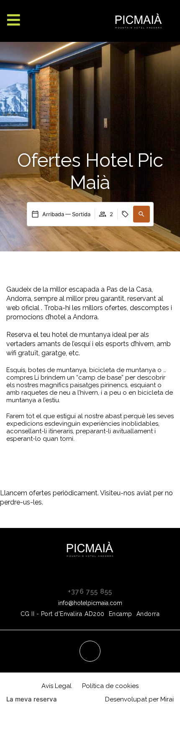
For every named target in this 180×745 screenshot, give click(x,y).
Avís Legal (56, 686)
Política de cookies (110, 686)
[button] (141, 214)
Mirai (167, 699)
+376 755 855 (90, 591)
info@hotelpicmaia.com (90, 603)
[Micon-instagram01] (90, 651)
